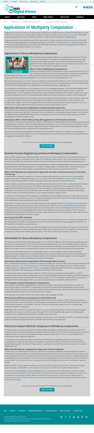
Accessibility (22, 411)
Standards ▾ (80, 17)
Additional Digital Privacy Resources (31, 22)
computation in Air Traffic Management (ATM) (27, 266)
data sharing (70, 176)
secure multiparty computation (67, 35)
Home (5, 22)
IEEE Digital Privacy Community (30, 377)
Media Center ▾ (48, 17)
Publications (64, 17)
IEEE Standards (23, 1)
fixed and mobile (35, 351)
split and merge (66, 334)
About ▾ (7, 17)
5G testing (46, 242)
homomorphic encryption (63, 124)
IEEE (14, 1)
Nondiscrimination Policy (35, 411)
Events (34, 17)
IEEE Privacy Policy (78, 411)
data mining (53, 317)
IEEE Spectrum (33, 1)
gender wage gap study (69, 203)
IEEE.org (6, 1)
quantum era (13, 351)
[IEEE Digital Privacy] (28, 9)
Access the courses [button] (47, 146)
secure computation (42, 179)
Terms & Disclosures (65, 411)
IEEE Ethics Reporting (51, 411)
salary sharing (45, 88)
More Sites (43, 1)
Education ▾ (21, 17)
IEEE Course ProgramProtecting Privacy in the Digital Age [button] (17, 64)
